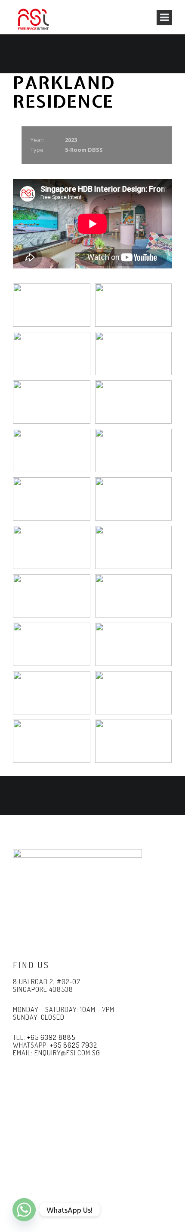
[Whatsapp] (24, 1209)
